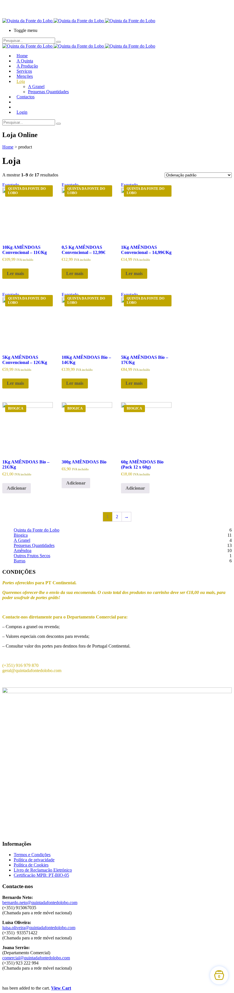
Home (22, 55)
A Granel (36, 86)
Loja (21, 81)
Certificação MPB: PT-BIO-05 (41, 875)
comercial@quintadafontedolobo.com (36, 957)
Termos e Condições (32, 854)
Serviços (24, 71)
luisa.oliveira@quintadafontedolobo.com (38, 927)
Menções (25, 76)
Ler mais (15, 273)
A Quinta (25, 60)
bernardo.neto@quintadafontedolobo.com (39, 902)
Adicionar (16, 488)
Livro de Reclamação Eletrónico (43, 870)
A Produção (27, 66)
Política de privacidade (34, 859)
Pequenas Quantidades (48, 91)
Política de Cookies (31, 864)
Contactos (26, 96)
